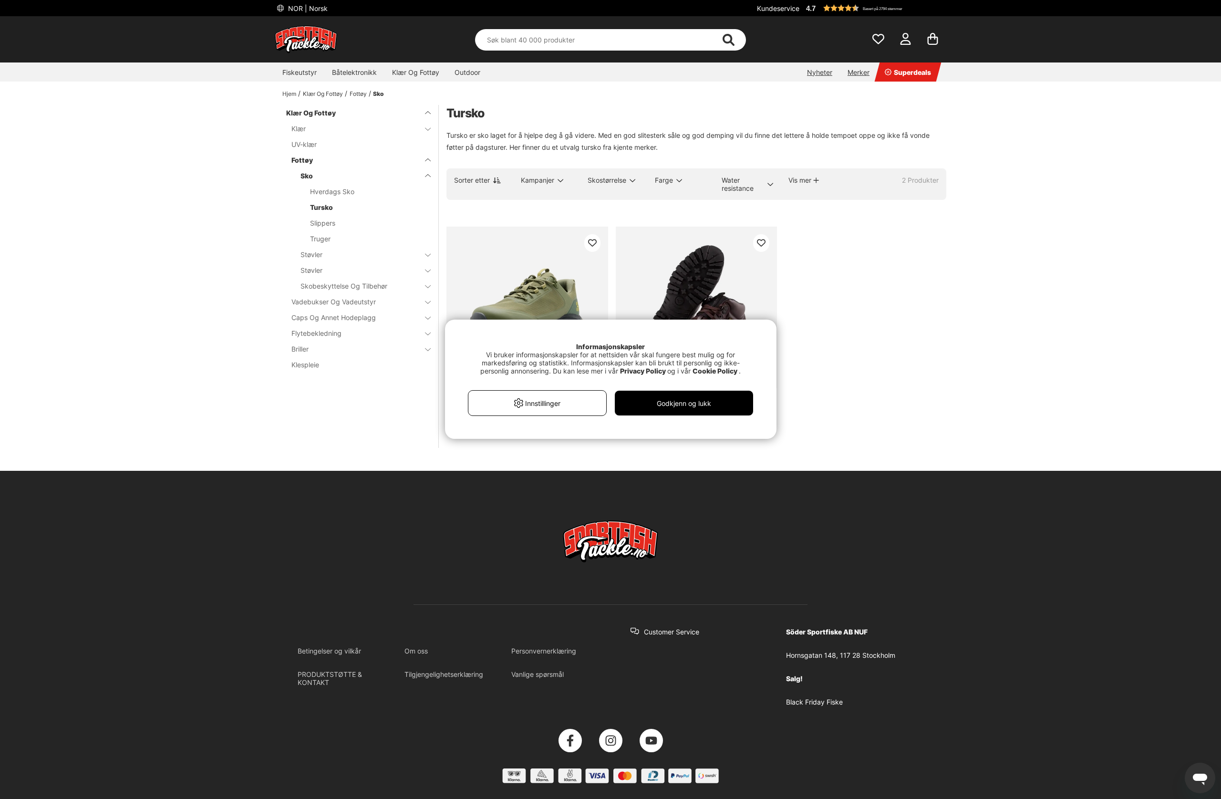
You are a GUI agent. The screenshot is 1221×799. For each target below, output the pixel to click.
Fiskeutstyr (299, 72)
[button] (874, 8)
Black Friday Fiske (814, 702)
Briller (300, 349)
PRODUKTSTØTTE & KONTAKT (330, 678)
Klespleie (305, 365)
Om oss (416, 651)
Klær (298, 129)
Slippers (322, 223)
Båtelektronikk (354, 72)
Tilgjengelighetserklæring (443, 674)
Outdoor (467, 72)
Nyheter (819, 72)
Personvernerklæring (543, 651)
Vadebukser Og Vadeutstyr (333, 302)
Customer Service (671, 632)
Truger (320, 239)
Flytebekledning (316, 333)
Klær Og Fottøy (415, 72)
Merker (858, 72)
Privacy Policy (643, 371)
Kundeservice (778, 8)
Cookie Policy (715, 371)
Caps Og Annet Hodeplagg (333, 317)
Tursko (321, 207)
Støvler (311, 254)
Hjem (289, 93)
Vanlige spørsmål (537, 674)
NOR (307, 8)
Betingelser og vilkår (329, 651)
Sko (378, 93)
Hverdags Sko (332, 191)
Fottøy (358, 93)
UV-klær (304, 144)
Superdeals (912, 72)
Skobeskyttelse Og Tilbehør (343, 286)
